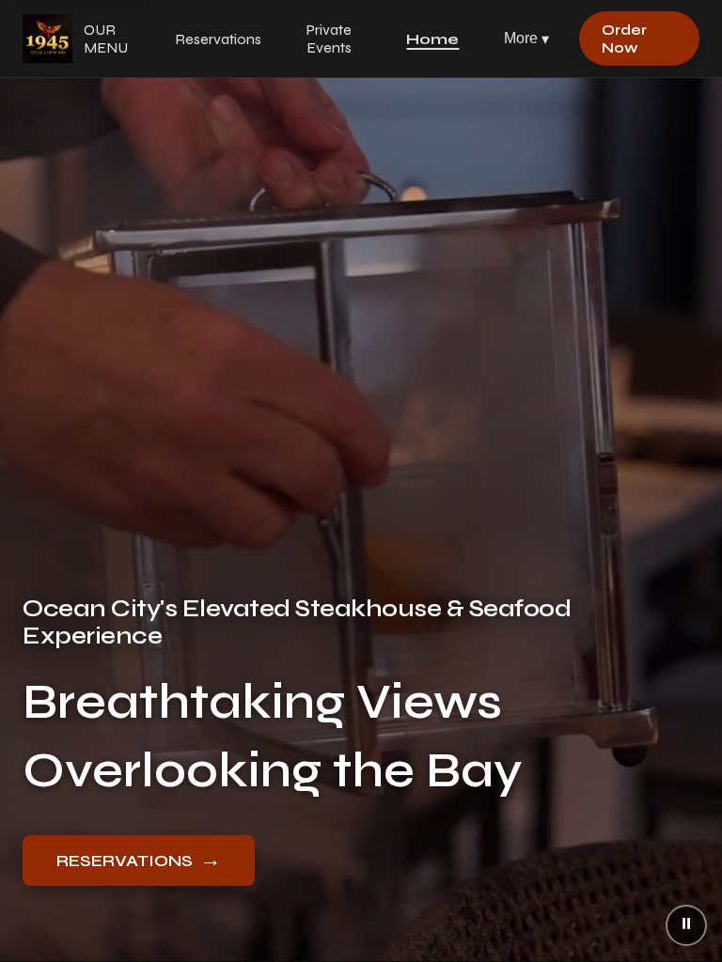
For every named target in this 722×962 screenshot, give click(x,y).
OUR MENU (106, 38)
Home (432, 39)
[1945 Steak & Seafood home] (47, 38)
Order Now (624, 38)
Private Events (329, 38)
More (526, 38)
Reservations (218, 39)
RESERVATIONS (138, 859)
